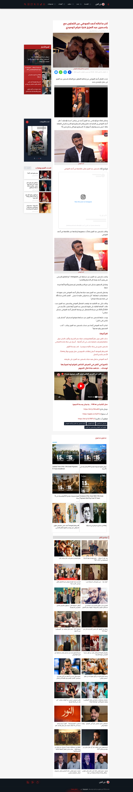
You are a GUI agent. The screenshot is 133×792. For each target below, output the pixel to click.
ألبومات (60, 4)
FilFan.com (106, 789)
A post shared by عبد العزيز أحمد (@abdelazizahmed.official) (83, 225)
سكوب (69, 4)
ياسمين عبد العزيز (101, 423)
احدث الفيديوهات (39, 168)
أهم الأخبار (45, 47)
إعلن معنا (74, 789)
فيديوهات (50, 4)
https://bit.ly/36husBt (91, 409)
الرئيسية (86, 4)
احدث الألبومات (44, 121)
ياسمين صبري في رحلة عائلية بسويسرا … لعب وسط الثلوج (87, 347)
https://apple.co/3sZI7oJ (92, 414)
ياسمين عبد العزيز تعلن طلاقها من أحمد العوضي (81, 169)
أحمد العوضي (90, 423)
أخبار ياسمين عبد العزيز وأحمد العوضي (75, 423)
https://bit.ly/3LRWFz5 (86, 419)
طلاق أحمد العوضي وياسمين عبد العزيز (95, 427)
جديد (77, 4)
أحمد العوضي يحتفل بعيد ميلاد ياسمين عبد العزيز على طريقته (86, 359)
